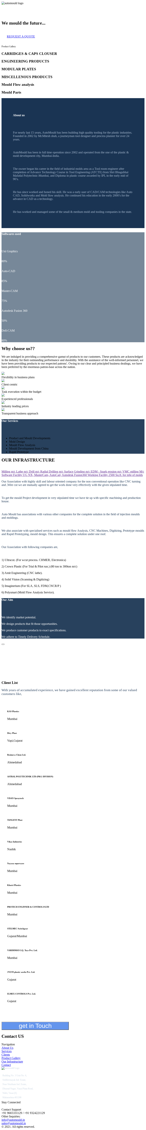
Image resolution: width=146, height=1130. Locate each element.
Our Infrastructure (64, 6)
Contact (80, 6)
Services (19, 6)
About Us (7, 6)
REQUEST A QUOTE (21, 36)
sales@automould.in (14, 1123)
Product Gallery (43, 6)
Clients (29, 6)
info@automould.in (13, 1119)
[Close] (3, 644)
